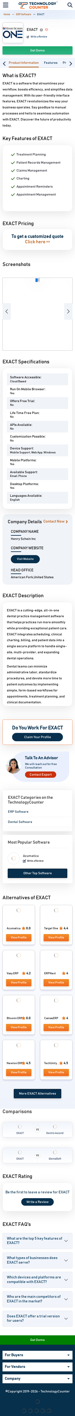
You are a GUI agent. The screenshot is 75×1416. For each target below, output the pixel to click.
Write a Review (38, 36)
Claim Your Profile (37, 737)
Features (51, 62)
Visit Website (25, 559)
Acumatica (31, 856)
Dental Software (20, 822)
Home (7, 14)
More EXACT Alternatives (37, 1093)
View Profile (19, 937)
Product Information (24, 62)
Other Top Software (37, 873)
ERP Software (23, 14)
